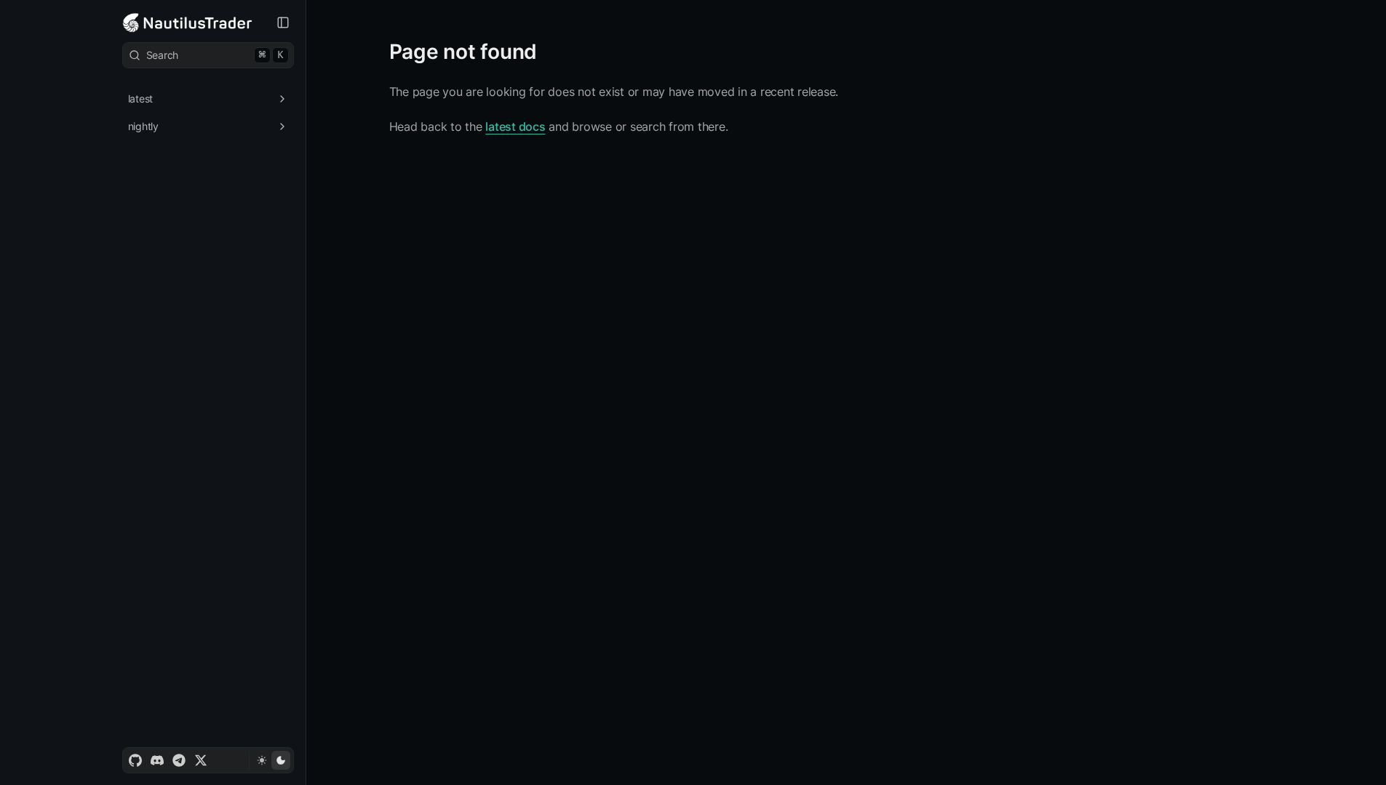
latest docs (515, 126)
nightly (143, 126)
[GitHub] (135, 760)
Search (215, 55)
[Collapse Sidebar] (283, 22)
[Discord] (157, 760)
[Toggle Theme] (271, 760)
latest (141, 98)
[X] (201, 760)
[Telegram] (179, 760)
